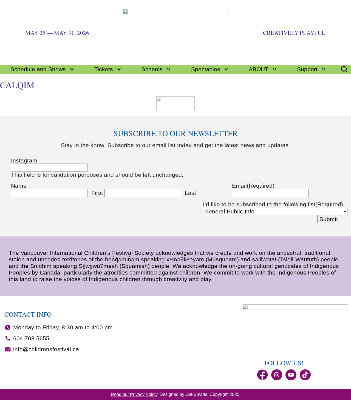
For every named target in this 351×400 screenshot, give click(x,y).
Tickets (103, 69)
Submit (328, 219)
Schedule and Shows (38, 69)
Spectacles (205, 69)
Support (307, 69)
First (97, 193)
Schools (152, 69)
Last (190, 193)
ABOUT (258, 69)
